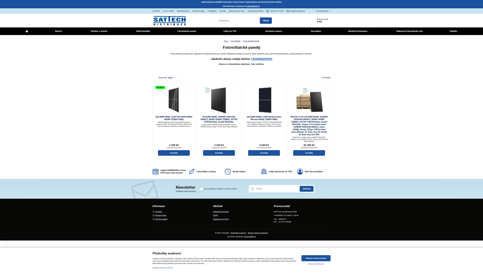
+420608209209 (261, 59)
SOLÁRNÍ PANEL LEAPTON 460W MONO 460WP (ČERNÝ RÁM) (174, 118)
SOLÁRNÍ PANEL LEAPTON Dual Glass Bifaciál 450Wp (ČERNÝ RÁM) (264, 118)
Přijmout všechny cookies (316, 258)
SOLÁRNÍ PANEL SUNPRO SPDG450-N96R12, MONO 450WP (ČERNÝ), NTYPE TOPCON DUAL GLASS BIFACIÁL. (219, 119)
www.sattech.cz (253, 6)
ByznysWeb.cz (250, 237)
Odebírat (307, 189)
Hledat (266, 20)
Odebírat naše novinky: (186, 191)
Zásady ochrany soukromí (258, 233)
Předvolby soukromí (238, 233)
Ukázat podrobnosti (316, 264)
